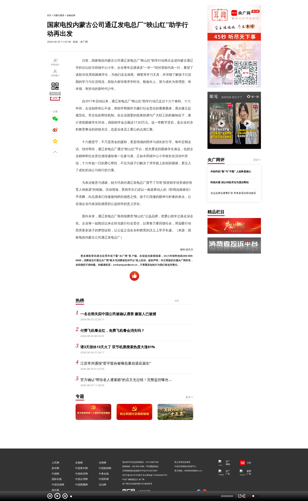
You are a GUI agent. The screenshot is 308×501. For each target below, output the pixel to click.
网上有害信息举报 (182, 462)
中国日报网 (58, 484)
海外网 (55, 490)
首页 (49, 15)
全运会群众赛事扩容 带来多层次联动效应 (233, 193)
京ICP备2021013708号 (132, 475)
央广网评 (216, 159)
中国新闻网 (105, 468)
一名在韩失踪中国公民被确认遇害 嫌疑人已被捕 (118, 313)
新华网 (55, 468)
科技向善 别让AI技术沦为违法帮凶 (230, 182)
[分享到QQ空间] (55, 141)
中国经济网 (81, 473)
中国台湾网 (81, 479)
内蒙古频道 (59, 15)
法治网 (102, 484)
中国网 (55, 473)
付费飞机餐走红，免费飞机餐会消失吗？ (112, 330)
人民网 (55, 462)
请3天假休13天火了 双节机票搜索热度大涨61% (117, 346)
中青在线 (104, 473)
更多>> (189, 397)
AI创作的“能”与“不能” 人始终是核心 (231, 171)
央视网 (79, 462)
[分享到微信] (55, 119)
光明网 (102, 462)
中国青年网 (81, 468)
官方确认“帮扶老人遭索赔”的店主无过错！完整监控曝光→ (126, 379)
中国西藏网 (81, 484)
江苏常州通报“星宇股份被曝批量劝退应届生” (115, 363)
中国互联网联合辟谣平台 (185, 466)
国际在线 (57, 479)
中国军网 (104, 479)
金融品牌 (71, 15)
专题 (80, 396)
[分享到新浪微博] (55, 130)
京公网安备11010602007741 (155, 475)
